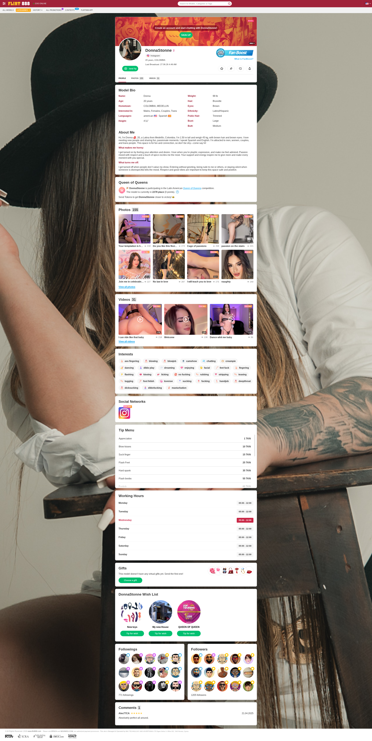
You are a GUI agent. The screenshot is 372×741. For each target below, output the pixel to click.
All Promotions (53, 10)
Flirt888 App (87, 10)
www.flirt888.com (34, 731)
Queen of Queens (192, 188)
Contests (70, 10)
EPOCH (54, 731)
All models (8, 10)
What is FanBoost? (243, 59)
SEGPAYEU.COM (66, 731)
